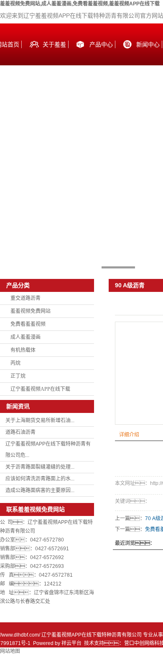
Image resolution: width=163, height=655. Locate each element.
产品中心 (101, 44)
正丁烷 (17, 376)
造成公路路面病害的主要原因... (39, 490)
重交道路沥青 (25, 298)
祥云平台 (71, 643)
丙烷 (15, 363)
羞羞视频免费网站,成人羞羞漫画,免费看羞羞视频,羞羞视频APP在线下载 (80, 4)
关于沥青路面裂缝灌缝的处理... (39, 467)
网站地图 (10, 651)
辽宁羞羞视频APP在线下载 (40, 389)
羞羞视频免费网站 (30, 311)
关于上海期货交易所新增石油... (39, 420)
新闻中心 (148, 44)
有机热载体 (23, 350)
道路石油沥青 (20, 432)
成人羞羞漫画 (25, 337)
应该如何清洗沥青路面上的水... (39, 479)
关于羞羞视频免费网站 (54, 53)
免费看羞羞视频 (28, 324)
